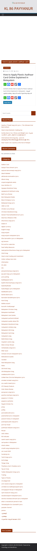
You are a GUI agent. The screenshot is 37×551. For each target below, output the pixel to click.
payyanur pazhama (7, 401)
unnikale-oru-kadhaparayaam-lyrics (12, 487)
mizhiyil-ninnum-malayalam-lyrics (11, 354)
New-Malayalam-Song (8, 362)
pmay (3, 407)
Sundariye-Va (5, 454)
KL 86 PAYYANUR (18, 8)
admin (17, 71)
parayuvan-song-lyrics (8, 392)
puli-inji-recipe (5, 424)
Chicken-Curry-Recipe (7, 209)
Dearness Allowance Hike (9, 218)
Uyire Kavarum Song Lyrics (9, 492)
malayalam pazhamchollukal (10, 318)
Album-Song (5, 179)
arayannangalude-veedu (8, 182)
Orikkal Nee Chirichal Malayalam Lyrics (13, 377)
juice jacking (5, 277)
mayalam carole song (7, 342)
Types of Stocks (6, 478)
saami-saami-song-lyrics (8, 439)
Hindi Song (4, 253)
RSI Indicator (5, 436)
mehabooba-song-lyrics (8, 348)
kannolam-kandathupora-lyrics (10, 297)
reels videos (5, 433)
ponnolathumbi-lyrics (7, 413)
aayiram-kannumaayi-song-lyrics (11, 170)
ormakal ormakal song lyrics (9, 380)
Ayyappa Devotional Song (9, 188)
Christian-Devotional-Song (9, 212)
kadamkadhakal (6, 286)
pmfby (3, 410)
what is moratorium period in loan (11, 501)
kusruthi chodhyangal (8, 306)
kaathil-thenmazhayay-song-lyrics (11, 283)
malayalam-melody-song (8, 327)
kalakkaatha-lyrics (6, 291)
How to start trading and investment (12, 256)
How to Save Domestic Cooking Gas (11, 130)
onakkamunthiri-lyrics (8, 374)
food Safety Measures (7, 247)
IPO (2, 268)
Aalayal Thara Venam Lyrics (9, 167)
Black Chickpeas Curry (8, 200)
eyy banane (4, 241)
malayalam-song (6, 336)
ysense (3, 510)
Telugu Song (5, 463)
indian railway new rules (8, 259)
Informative (7, 68)
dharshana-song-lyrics (8, 221)
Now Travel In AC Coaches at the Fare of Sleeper (15, 143)
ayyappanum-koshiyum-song (10, 191)
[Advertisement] (18, 40)
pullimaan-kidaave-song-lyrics (10, 427)
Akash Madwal (5, 173)
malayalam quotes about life (10, 321)
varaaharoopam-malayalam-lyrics (11, 495)
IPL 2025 (3, 265)
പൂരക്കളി (4, 513)
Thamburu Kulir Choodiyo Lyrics (11, 466)
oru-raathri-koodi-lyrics (8, 383)
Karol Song (4, 300)
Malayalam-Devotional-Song (9, 324)
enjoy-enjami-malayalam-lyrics (10, 235)
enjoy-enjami (5, 232)
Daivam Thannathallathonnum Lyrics (12, 215)
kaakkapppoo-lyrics (7, 280)
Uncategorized (5, 481)
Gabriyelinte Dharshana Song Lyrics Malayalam (15, 250)
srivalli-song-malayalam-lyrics (10, 448)
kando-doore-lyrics (7, 294)
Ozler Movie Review (7, 389)
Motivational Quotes (7, 357)
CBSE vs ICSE (5, 206)
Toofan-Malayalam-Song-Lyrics (10, 472)
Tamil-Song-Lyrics (6, 457)
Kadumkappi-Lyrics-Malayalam (10, 289)
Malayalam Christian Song (9, 309)
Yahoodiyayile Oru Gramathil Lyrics (12, 504)
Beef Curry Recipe (6, 194)
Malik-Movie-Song (6, 339)
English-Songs (5, 229)
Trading (3, 475)
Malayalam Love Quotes (8, 315)
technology (4, 460)
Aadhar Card (5, 164)
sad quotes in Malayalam (9, 442)
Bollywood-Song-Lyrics (8, 203)
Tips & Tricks (5, 469)
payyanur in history (7, 398)
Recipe (3, 430)
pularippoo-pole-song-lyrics (9, 422)
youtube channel (6, 507)
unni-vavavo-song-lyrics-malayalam (12, 484)
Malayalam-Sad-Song (7, 333)
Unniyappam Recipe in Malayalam (11, 490)
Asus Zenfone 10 (6, 185)
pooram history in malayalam (10, 419)
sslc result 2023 (6, 451)
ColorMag (4, 547)
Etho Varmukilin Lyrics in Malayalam (12, 238)
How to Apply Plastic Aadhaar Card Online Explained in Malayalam (18, 77)
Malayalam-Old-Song (7, 330)
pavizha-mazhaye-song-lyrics (10, 395)
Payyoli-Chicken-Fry (7, 404)
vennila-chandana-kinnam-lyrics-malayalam (14, 498)
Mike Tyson (4, 351)
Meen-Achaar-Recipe (7, 345)
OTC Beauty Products (7, 386)
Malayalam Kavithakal (8, 312)
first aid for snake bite (8, 244)
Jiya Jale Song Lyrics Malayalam (10, 274)
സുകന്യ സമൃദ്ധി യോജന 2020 (11, 519)
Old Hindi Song (6, 368)
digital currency (6, 226)
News (3, 365)
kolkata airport (5, 303)
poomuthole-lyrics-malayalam (10, 416)
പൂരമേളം (4, 516)
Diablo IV (4, 223)
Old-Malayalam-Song (7, 371)
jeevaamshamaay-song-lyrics (10, 271)
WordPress (13, 547)
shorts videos (5, 445)
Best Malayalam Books (8, 197)
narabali (3, 359)
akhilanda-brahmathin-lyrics (10, 176)
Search (33, 113)
